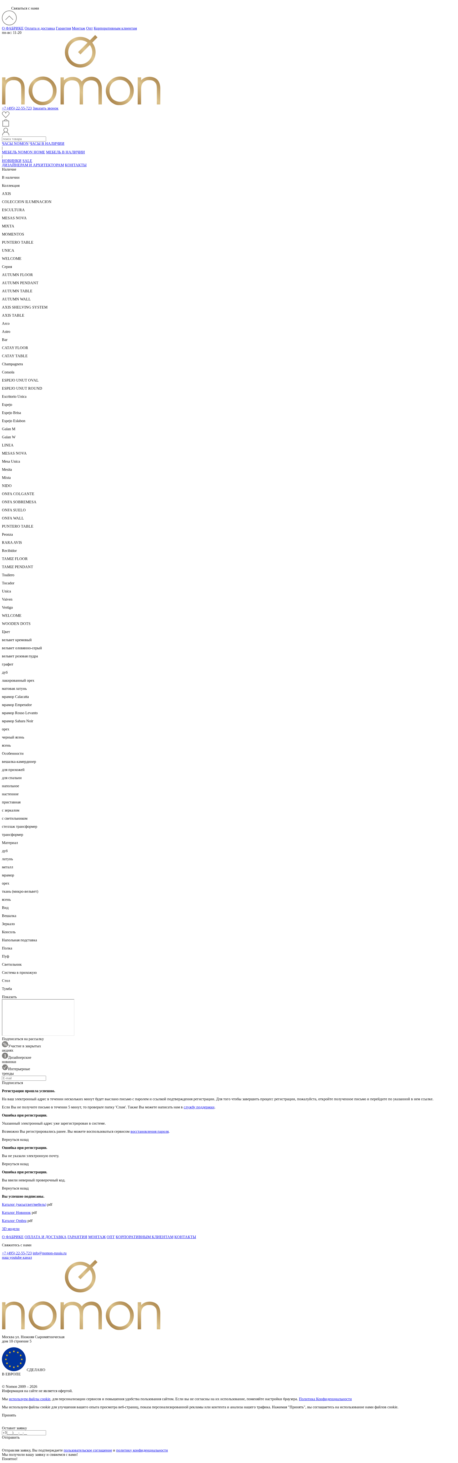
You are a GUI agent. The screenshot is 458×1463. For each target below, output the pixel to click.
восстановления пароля (149, 1131)
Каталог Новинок (16, 1213)
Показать (9, 997)
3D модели (11, 1229)
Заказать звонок (45, 108)
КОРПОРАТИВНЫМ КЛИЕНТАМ (144, 1237)
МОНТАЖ (97, 1237)
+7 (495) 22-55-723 (17, 108)
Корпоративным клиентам (115, 28)
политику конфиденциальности (142, 1450)
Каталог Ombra (14, 1221)
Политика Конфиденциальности (325, 1399)
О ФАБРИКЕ (13, 28)
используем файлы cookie (29, 1399)
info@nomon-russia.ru (50, 1253)
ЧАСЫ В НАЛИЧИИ (47, 144)
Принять (9, 1415)
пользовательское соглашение (88, 1450)
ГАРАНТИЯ (77, 1237)
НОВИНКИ (11, 161)
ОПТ (111, 1237)
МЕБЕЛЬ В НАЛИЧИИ (65, 152)
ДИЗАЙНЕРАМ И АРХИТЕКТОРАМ (33, 165)
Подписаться (12, 1083)
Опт (89, 28)
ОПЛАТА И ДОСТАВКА (46, 1237)
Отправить (11, 1437)
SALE (27, 161)
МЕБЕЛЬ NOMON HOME (23, 152)
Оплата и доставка (40, 28)
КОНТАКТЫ (76, 165)
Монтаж (78, 28)
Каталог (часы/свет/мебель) (24, 1204)
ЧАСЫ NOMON (15, 144)
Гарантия (63, 28)
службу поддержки (199, 1107)
